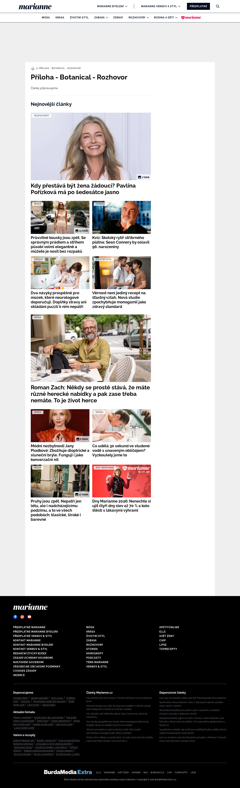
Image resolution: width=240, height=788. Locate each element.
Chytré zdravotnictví (60, 721)
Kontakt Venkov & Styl (30, 649)
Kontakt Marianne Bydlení (33, 644)
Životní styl (79, 17)
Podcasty (93, 657)
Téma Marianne (97, 662)
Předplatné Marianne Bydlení (35, 631)
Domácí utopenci (64, 750)
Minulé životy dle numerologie (48, 717)
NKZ (145, 772)
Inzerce (19, 675)
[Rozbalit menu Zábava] (106, 17)
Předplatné (198, 6)
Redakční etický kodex (30, 653)
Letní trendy (33, 705)
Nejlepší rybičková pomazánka (39, 750)
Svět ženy (166, 636)
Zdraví (118, 17)
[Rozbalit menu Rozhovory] (146, 17)
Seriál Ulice (42, 721)
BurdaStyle (157, 772)
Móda (46, 17)
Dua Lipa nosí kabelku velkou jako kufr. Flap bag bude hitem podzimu (192, 698)
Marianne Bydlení (110, 6)
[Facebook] (15, 617)
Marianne (109, 772)
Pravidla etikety (20, 698)
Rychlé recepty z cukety (68, 754)
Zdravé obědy (49, 705)
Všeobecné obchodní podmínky (36, 666)
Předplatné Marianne (29, 627)
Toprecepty (168, 649)
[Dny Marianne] (191, 17)
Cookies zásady (25, 670)
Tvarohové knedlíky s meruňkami (51, 747)
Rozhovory (137, 17)
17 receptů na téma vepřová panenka (54, 744)
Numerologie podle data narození (49, 701)
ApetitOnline (169, 627)
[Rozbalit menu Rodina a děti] (175, 17)
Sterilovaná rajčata (23, 747)
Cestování (25, 701)
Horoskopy (94, 653)
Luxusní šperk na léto (24, 728)
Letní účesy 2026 (64, 724)
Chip (162, 640)
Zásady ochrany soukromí (33, 657)
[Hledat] (217, 6)
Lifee (163, 644)
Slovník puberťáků (39, 698)
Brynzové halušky (22, 754)
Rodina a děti (164, 17)
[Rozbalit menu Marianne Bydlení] (125, 6)
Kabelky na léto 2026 (43, 724)
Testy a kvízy (57, 698)
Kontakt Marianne (27, 640)
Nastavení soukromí (28, 662)
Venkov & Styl (96, 666)
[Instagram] (22, 617)
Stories (92, 649)
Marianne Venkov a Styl (159, 6)
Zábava (99, 17)
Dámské (136, 772)
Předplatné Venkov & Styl (32, 636)
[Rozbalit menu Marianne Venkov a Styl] (178, 6)
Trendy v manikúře (22, 717)
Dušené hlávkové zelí (23, 740)
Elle (162, 631)
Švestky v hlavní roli (46, 740)
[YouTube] (29, 617)
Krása (60, 17)
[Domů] (38, 6)
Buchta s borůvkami (43, 754)
